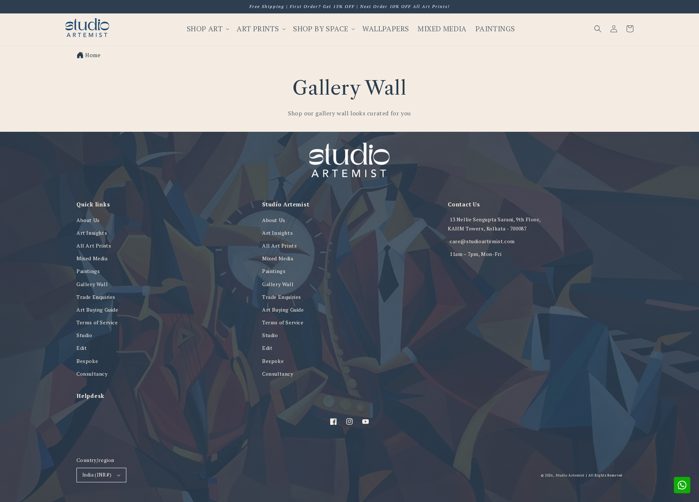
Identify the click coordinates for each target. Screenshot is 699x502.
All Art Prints (93, 245)
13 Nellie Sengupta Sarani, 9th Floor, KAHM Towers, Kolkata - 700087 (494, 224)
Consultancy (92, 373)
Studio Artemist (570, 475)
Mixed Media (92, 258)
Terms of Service (97, 322)
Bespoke (87, 360)
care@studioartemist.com (482, 241)
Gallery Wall (92, 284)
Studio (84, 335)
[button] (598, 29)
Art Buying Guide (97, 309)
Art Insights (91, 232)
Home (92, 55)
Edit (81, 347)
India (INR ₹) (96, 474)
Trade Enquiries (95, 296)
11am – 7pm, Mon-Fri (475, 253)
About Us (88, 220)
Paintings (88, 271)
